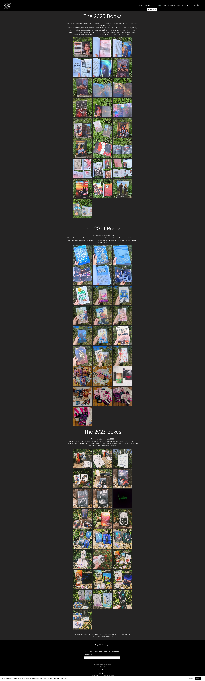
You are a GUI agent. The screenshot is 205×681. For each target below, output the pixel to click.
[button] (198, 5)
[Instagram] (182, 5)
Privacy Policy (95, 675)
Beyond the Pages (102, 644)
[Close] (203, 678)
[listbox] (152, 9)
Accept (198, 678)
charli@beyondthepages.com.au (102, 664)
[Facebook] (185, 5)
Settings (191, 678)
